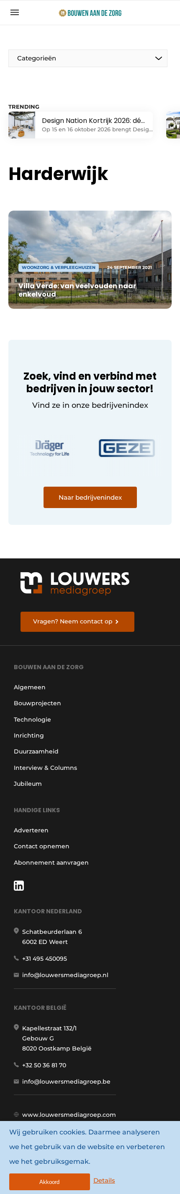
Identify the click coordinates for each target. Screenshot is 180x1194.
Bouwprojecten (37, 703)
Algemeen (30, 687)
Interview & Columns (45, 768)
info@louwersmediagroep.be (66, 1081)
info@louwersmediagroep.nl (65, 975)
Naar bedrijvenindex (90, 497)
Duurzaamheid (36, 751)
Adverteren (31, 830)
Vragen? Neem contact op (73, 621)
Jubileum (28, 783)
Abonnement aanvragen (51, 862)
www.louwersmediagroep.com (69, 1114)
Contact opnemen (41, 846)
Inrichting (29, 735)
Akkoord (49, 1182)
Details (104, 1180)
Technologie (32, 719)
